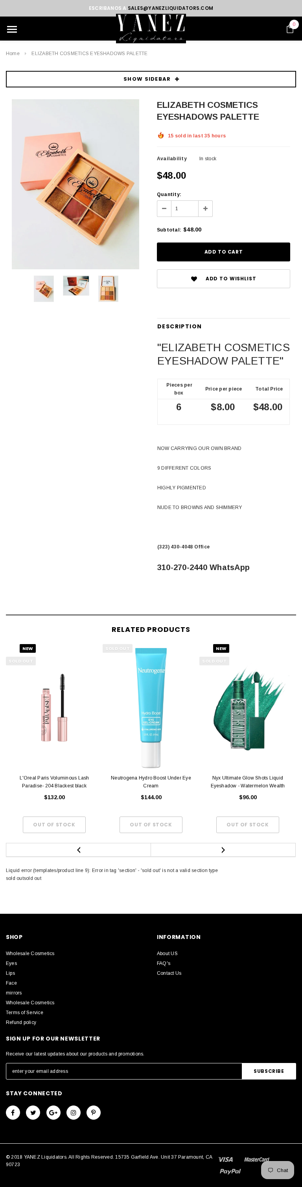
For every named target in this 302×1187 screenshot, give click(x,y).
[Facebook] (13, 1113)
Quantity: (169, 194)
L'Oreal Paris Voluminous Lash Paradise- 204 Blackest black (54, 782)
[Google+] (53, 1113)
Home (13, 53)
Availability (172, 158)
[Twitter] (33, 1113)
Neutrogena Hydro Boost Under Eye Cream (151, 782)
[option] (75, 184)
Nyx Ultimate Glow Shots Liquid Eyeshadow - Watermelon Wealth (248, 782)
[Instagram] (73, 1113)
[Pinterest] (94, 1113)
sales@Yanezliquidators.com (170, 8)
